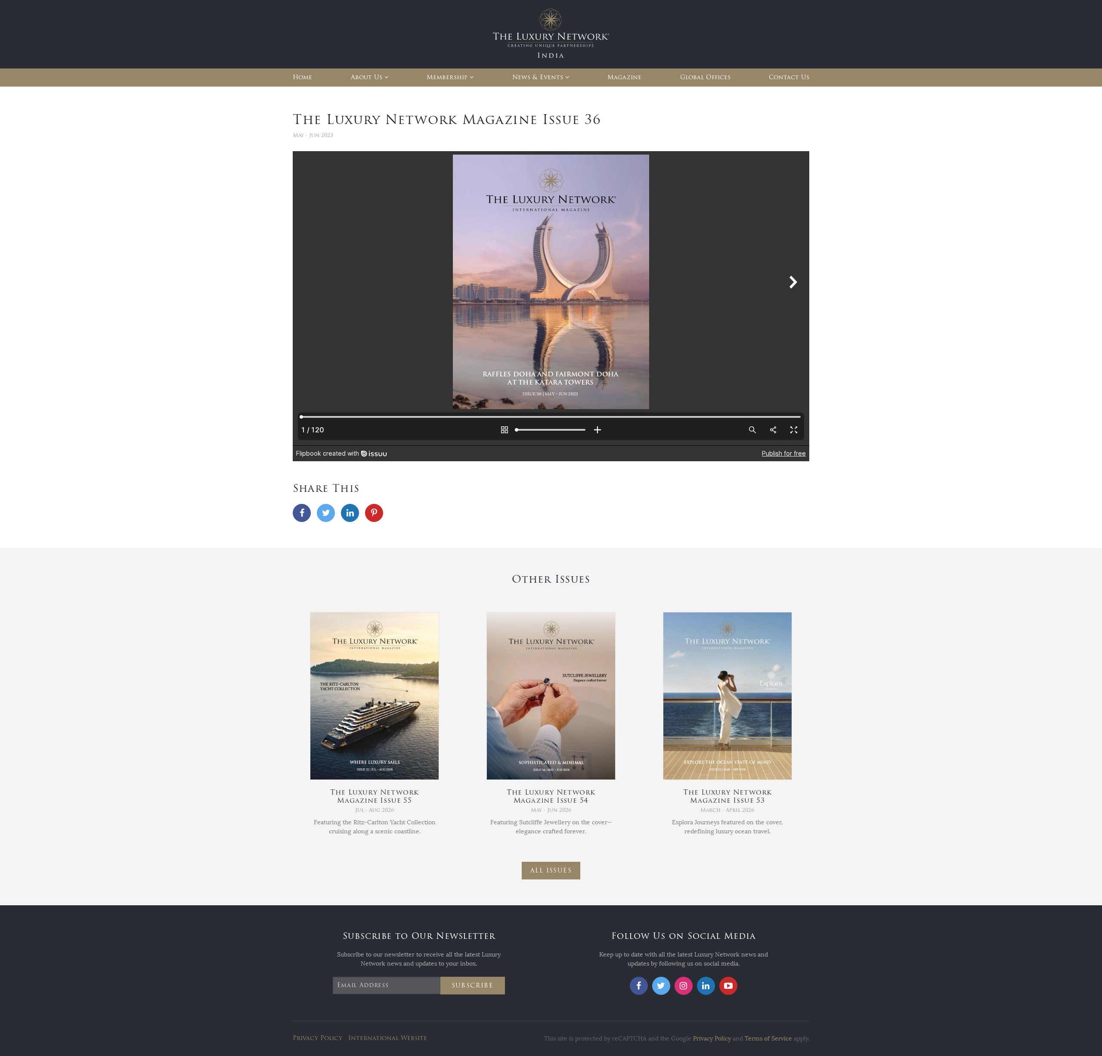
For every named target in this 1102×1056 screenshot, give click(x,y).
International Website (387, 1038)
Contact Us (789, 77)
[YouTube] (728, 986)
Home (302, 77)
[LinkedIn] (350, 513)
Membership (447, 77)
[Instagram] (684, 986)
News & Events (537, 77)
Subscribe (473, 985)
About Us (366, 77)
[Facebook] (302, 513)
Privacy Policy (317, 1038)
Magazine (624, 77)
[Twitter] (326, 513)
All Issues (551, 870)
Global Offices (705, 77)
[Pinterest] (374, 513)
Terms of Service (768, 1038)
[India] (551, 33)
